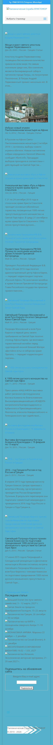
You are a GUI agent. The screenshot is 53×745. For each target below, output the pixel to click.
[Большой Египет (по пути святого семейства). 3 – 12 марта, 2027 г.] (26, 603)
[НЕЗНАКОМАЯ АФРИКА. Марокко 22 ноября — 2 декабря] (26, 636)
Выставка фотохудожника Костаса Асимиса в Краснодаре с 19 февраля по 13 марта (25, 442)
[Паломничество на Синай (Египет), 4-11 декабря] (26, 643)
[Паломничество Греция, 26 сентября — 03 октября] (26, 617)
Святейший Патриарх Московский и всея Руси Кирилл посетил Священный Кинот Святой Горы (26, 317)
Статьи (39, 50)
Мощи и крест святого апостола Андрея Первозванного (22, 46)
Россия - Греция (27, 50)
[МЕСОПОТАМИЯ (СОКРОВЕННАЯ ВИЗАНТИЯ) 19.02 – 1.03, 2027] (26, 650)
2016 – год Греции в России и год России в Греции (23, 471)
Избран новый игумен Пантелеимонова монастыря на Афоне (26, 129)
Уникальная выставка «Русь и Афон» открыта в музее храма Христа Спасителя (25, 188)
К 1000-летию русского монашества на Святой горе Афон (26, 379)
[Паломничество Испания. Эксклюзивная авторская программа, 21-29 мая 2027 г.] (26, 661)
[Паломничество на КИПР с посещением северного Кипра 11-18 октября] (26, 628)
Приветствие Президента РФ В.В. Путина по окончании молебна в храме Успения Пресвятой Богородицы (23, 252)
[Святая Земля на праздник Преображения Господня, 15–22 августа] (26, 610)
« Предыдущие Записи (16, 592)
